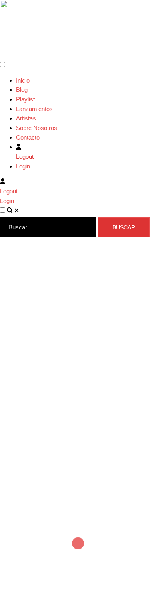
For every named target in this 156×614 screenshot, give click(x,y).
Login (23, 166)
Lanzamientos (34, 108)
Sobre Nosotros (36, 127)
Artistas (26, 118)
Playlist (25, 99)
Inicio (23, 80)
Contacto (28, 137)
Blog (22, 89)
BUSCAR (123, 227)
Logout (25, 156)
